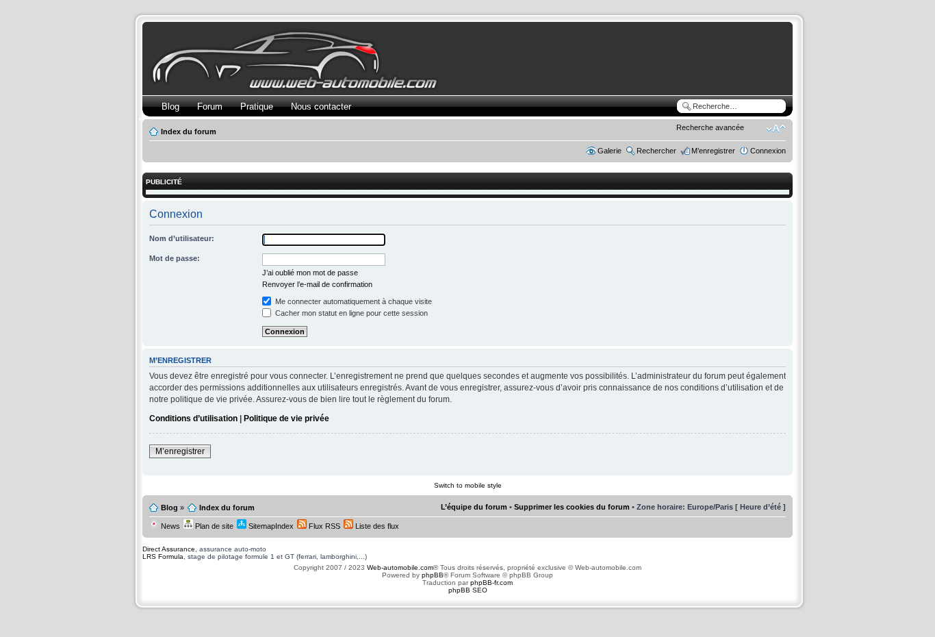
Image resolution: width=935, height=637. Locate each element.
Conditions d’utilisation (193, 418)
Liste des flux (376, 526)
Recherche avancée (710, 127)
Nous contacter (321, 106)
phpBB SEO (467, 590)
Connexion (768, 151)
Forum (209, 106)
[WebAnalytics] (467, 617)
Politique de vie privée (286, 418)
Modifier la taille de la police (776, 129)
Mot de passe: (174, 258)
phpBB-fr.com (491, 582)
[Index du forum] (297, 86)
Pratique (256, 106)
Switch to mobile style (468, 485)
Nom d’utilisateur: (181, 238)
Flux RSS (323, 526)
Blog (170, 106)
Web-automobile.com (399, 567)
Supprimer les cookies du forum (572, 507)
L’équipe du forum (474, 507)
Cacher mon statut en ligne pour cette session (350, 313)
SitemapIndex (270, 526)
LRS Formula (162, 556)
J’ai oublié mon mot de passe (310, 272)
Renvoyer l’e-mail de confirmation (317, 284)
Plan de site (213, 526)
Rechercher (656, 151)
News (169, 526)
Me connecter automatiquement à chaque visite (352, 301)
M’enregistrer (713, 151)
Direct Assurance (168, 549)
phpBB (433, 575)
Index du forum (188, 131)
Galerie (610, 151)
